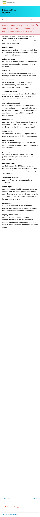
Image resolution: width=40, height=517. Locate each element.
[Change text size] (36, 19)
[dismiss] (37, 25)
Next (34, 499)
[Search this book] (31, 19)
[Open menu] (2, 19)
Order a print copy (12, 507)
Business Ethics (10, 10)
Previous (7, 499)
